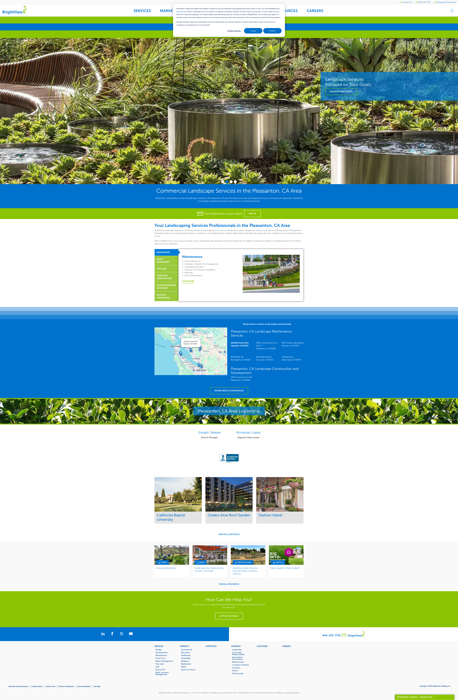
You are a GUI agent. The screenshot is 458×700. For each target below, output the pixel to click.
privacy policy (181, 11)
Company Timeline (240, 665)
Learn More (188, 281)
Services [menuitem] (142, 11)
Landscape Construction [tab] (164, 277)
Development (162, 652)
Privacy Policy (36, 686)
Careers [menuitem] (315, 11)
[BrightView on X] (122, 634)
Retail (183, 667)
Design (159, 649)
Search (452, 11)
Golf (157, 667)
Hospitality (185, 658)
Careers (286, 646)
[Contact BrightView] (344, 635)
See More (178, 494)
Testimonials (237, 673)
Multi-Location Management (162, 673)
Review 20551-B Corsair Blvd (229, 391)
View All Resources (229, 584)
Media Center (238, 662)
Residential (186, 664)
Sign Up (252, 213)
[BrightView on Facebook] (112, 634)
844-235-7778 (331, 635)
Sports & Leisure (188, 670)
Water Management (164, 661)
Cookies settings (234, 31)
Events (235, 670)
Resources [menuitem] (286, 11)
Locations (262, 646)
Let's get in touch (229, 616)
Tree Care (160, 664)
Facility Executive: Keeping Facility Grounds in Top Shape (209, 569)
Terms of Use (50, 686)
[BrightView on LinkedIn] (103, 634)
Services (159, 646)
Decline (272, 31)
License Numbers (84, 686)
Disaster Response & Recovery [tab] (166, 286)
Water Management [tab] (163, 260)
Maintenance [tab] (163, 252)
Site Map (97, 686)
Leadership (237, 649)
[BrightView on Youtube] (131, 634)
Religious (185, 661)
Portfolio (211, 646)
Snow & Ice (161, 658)
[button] (190, 350)
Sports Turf (160, 670)
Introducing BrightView (166, 568)
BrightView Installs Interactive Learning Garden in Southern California (245, 571)
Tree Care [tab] (161, 269)
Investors (236, 668)
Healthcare (186, 655)
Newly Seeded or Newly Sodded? (285, 568)
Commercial (186, 649)
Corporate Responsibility (238, 653)
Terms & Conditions (66, 686)
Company (236, 646)
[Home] (14, 10)
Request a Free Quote (20, 91)
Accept (253, 31)
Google (224, 374)
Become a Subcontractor (18, 686)
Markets (184, 646)
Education (185, 652)
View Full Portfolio (229, 534)
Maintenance (161, 655)
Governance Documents (237, 658)
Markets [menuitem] (168, 11)
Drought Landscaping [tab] (163, 296)
